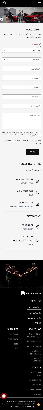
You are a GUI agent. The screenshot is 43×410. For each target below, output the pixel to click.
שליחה (32, 152)
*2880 (30, 195)
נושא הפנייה (37, 47)
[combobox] (21, 59)
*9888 (30, 244)
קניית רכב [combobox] (36, 51)
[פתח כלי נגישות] (2, 19)
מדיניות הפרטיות (19, 406)
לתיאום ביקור (28, 229)
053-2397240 (27, 183)
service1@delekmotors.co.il (21, 206)
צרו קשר (31, 25)
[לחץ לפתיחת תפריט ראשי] (39, 3)
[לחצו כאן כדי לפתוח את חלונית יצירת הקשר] (4, 396)
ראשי (36, 25)
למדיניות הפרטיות (14, 141)
